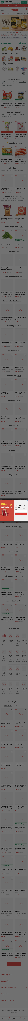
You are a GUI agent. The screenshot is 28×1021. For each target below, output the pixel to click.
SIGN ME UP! (21, 514)
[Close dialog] (27, 500)
